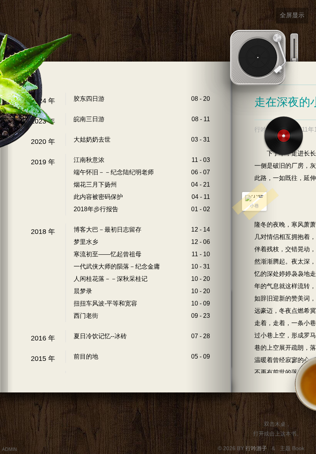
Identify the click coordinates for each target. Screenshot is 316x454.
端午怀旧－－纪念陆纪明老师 (114, 172)
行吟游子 (257, 448)
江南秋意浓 (89, 160)
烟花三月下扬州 (95, 184)
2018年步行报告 (96, 209)
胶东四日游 (89, 98)
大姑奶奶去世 (92, 139)
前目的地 (86, 356)
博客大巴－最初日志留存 (107, 229)
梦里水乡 (86, 242)
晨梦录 (83, 291)
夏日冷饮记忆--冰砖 (100, 336)
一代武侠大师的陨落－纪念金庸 (117, 266)
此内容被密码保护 (98, 197)
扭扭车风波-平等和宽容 (105, 303)
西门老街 (86, 315)
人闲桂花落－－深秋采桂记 (111, 278)
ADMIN (9, 449)
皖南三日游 (89, 119)
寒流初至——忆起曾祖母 (107, 254)
